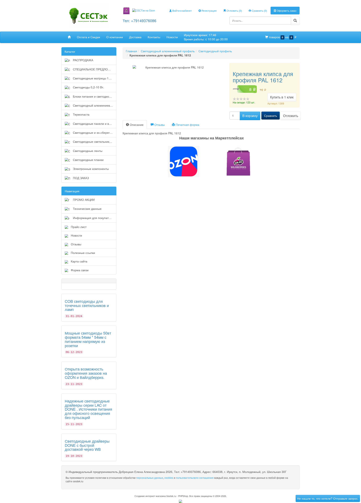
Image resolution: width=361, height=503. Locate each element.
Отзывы (76, 244)
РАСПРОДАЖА (82, 60)
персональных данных (149, 477)
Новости (172, 37)
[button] (180, 161)
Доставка (135, 37)
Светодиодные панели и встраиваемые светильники (94, 123)
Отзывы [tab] (159, 124)
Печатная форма (187, 124)
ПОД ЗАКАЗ (80, 178)
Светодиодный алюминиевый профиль (94, 105)
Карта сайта (79, 261)
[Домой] (69, 37)
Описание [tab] (136, 124)
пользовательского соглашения (195, 477)
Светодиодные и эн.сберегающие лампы (94, 132)
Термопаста (80, 114)
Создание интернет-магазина (150, 496)
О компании (114, 37)
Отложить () (234, 10)
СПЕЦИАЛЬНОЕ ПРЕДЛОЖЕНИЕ (94, 69)
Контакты (154, 37)
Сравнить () (259, 10)
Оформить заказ (286, 10)
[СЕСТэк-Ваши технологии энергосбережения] (89, 15)
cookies (168, 477)
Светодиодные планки (88, 160)
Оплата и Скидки (88, 37)
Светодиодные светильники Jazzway (94, 141)
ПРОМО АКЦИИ (83, 199)
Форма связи (80, 270)
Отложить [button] (290, 115)
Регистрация (209, 10)
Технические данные (87, 208)
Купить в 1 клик (282, 97)
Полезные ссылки (83, 253)
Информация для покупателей (93, 218)
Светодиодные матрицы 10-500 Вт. (94, 78)
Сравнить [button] (270, 115)
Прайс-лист (78, 227)
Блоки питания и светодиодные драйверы (94, 96)
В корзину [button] (250, 115)
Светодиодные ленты (87, 151)
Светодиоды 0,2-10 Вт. (88, 87)
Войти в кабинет (182, 10)
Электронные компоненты (90, 169)
